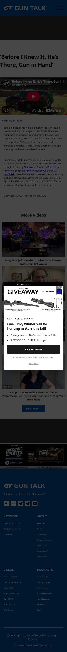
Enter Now (33, 349)
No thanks (34, 363)
